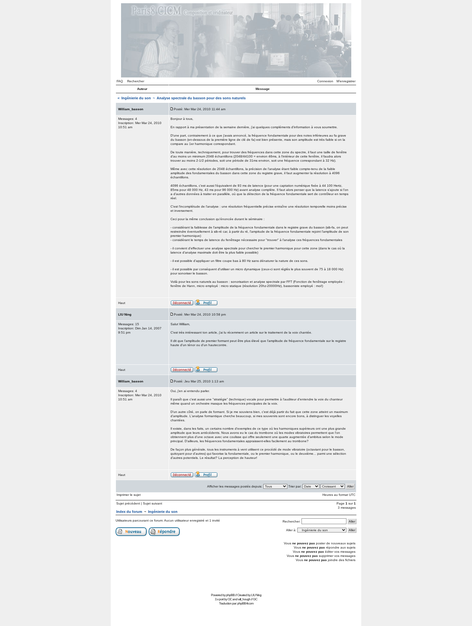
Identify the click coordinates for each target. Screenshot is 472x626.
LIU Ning (256, 595)
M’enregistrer (346, 81)
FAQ (120, 81)
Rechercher (135, 81)
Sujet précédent (128, 503)
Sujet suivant (152, 503)
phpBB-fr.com (245, 603)
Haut (121, 303)
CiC (230, 599)
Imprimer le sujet (129, 494)
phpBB (230, 595)
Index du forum (129, 512)
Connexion (325, 81)
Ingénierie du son (136, 98)
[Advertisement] (236, 576)
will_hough (244, 599)
